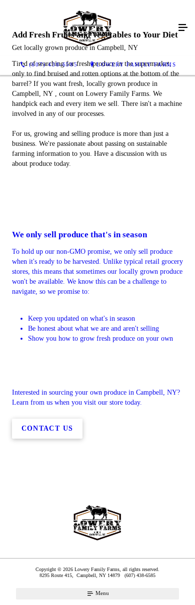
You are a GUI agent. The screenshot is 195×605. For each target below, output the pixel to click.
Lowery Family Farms (136, 64)
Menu (101, 593)
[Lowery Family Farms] (87, 28)
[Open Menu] (183, 28)
